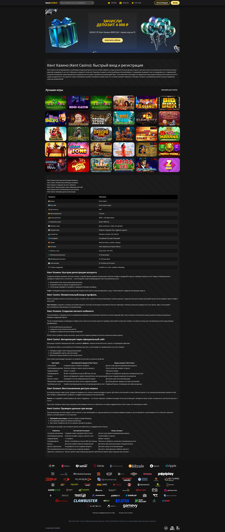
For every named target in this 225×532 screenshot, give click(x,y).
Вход (175, 3)
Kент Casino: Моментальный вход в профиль (62, 183)
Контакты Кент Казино (126, 513)
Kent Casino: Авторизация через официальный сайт (65, 187)
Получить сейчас (112, 40)
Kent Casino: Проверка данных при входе (61, 192)
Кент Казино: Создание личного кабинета (61, 185)
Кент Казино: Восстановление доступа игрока (63, 189)
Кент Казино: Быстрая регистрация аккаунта (62, 180)
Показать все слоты (169, 90)
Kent (51, 2)
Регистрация (162, 3)
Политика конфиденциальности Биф (103, 513)
